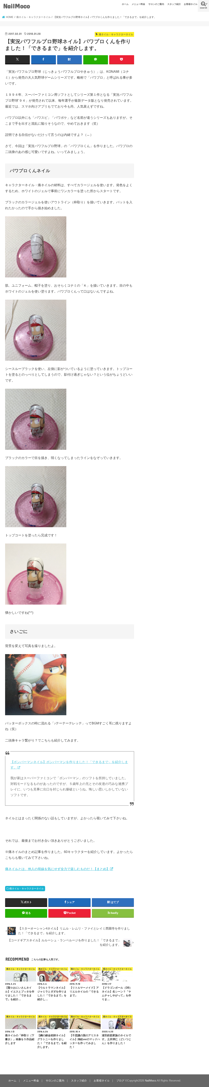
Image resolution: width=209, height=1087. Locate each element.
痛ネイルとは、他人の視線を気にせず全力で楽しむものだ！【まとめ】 (57, 869)
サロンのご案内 (156, 4)
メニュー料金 (138, 4)
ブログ (204, 4)
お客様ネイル (190, 4)
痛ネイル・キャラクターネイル (26, 888)
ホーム (125, 4)
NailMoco (16, 6)
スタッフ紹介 (174, 4)
